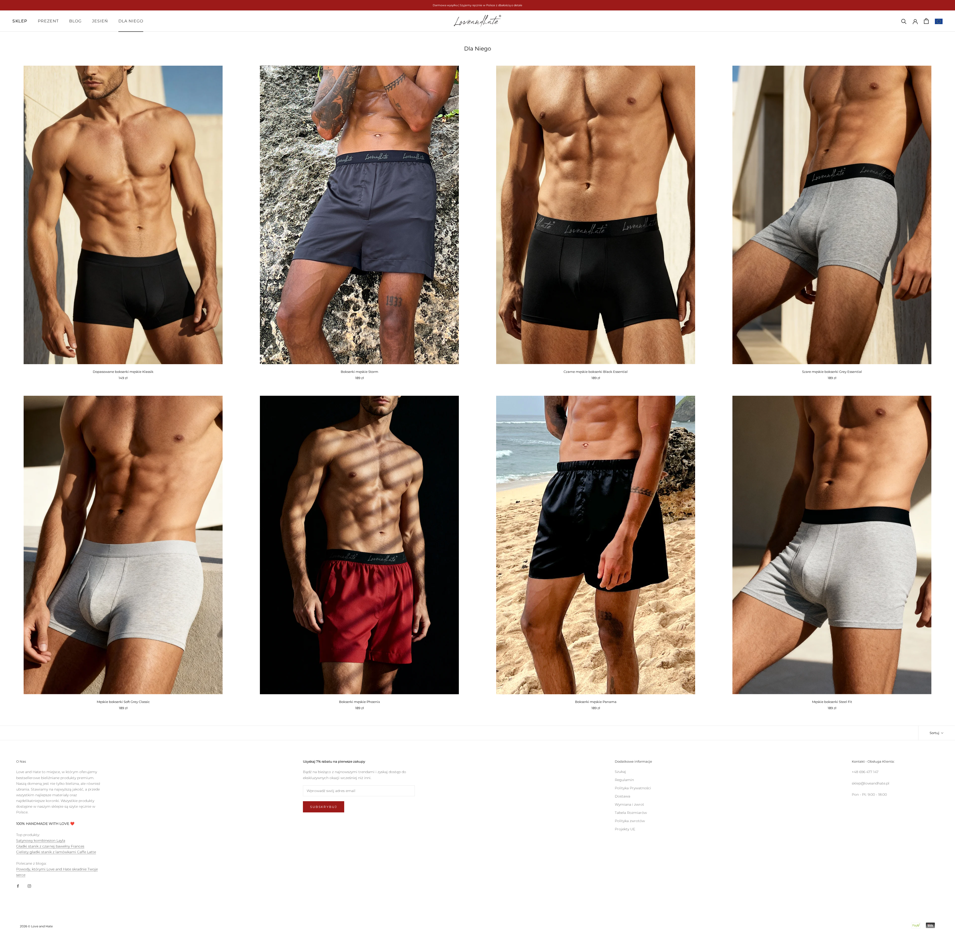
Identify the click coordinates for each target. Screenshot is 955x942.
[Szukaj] (904, 21)
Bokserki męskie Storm (359, 372)
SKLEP (19, 21)
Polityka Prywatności (633, 788)
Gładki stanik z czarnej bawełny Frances (50, 846)
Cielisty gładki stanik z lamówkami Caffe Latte (56, 852)
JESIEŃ (100, 21)
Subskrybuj (323, 807)
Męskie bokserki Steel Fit (832, 702)
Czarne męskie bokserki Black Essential (596, 372)
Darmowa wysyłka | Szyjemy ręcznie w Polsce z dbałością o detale (477, 5)
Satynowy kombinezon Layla (40, 840)
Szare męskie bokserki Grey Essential (832, 372)
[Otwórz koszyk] (926, 21)
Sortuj (935, 733)
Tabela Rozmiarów (631, 812)
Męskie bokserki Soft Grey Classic (123, 702)
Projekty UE (625, 829)
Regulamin (624, 780)
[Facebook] (18, 886)
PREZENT (48, 21)
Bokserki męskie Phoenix (359, 702)
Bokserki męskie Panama (596, 702)
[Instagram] (29, 886)
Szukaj (620, 771)
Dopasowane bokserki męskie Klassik (123, 372)
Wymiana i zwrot (629, 804)
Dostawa (622, 796)
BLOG (75, 21)
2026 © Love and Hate (36, 926)
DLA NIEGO (130, 21)
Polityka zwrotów (630, 821)
